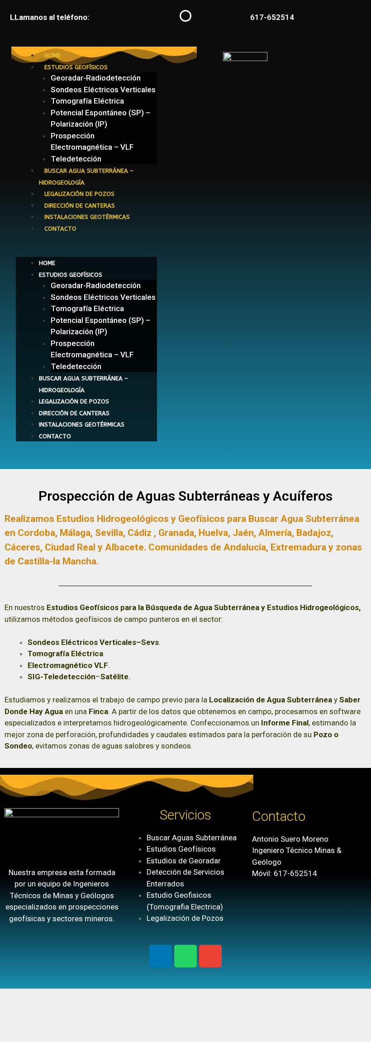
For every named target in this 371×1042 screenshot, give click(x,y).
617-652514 (272, 17)
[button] (86, 251)
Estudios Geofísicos (76, 67)
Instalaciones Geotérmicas (87, 216)
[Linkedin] (160, 956)
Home (52, 55)
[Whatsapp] (185, 956)
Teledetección (76, 158)
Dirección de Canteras (79, 205)
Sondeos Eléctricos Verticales (103, 89)
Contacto (60, 228)
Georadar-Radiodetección (96, 77)
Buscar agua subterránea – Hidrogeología (86, 176)
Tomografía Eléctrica (87, 100)
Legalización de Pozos (79, 193)
